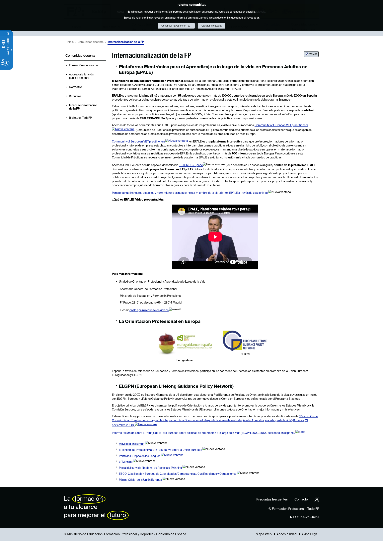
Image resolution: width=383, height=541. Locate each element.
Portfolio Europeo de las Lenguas (140, 456)
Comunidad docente (91, 42)
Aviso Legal (309, 534)
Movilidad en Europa (131, 444)
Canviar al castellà (211, 25)
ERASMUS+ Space (191, 165)
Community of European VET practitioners (138, 141)
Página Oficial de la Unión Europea (140, 480)
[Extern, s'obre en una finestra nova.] (185, 344)
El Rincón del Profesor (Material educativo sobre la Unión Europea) (160, 450)
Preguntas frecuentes (272, 499)
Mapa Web (264, 534)
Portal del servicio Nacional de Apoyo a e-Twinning (150, 468)
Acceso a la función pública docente (81, 76)
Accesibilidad (286, 534)
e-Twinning (125, 462)
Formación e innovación (84, 65)
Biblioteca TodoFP (80, 118)
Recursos (75, 96)
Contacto (301, 499)
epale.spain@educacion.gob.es (149, 310)
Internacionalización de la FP (83, 107)
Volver (313, 54)
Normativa (76, 87)
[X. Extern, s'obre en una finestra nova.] (316, 499)
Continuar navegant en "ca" (176, 25)
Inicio (70, 42)
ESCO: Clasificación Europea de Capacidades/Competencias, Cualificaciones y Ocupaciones (177, 474)
